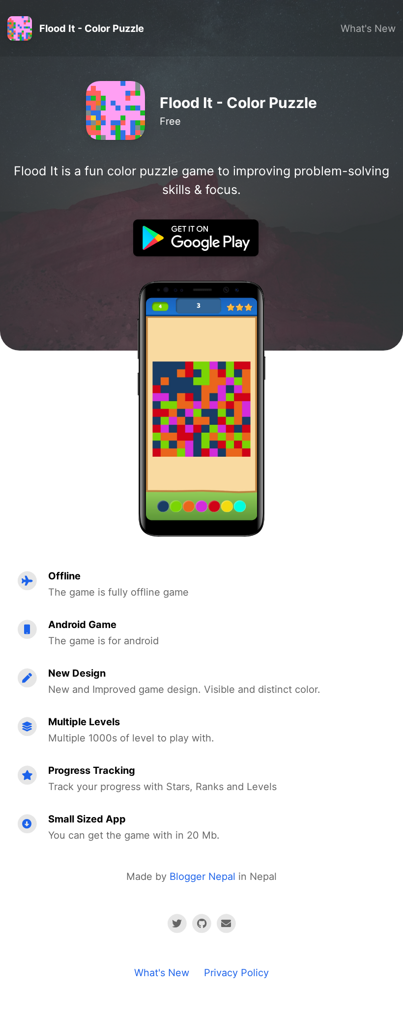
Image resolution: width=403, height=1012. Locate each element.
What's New (368, 28)
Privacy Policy (236, 973)
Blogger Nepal (202, 876)
